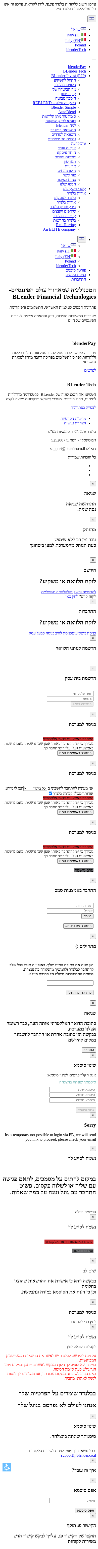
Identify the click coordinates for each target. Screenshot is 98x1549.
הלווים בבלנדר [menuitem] (65, 85)
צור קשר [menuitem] (69, 175)
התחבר (89, 1050)
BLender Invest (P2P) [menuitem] (68, 76)
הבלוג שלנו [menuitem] (68, 184)
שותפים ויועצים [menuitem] (64, 211)
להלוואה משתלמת (55, 592)
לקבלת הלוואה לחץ (81, 1346)
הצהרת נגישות (75, 423)
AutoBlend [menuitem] (67, 112)
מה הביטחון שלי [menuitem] (64, 89)
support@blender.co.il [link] (78, 1455)
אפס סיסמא (85, 1510)
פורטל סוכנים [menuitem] (76, 270)
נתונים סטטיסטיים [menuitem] (62, 139)
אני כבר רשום (82, 1251)
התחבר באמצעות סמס (75, 753)
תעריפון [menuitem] (70, 161)
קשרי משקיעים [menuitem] (74, 188)
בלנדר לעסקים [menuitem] (65, 198)
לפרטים (90, 370)
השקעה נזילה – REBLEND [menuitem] (54, 103)
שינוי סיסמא (86, 1110)
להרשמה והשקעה (82, 592)
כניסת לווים (63, 633)
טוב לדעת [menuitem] (78, 143)
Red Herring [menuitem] (66, 225)
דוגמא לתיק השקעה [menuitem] (60, 121)
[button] (7, 1467)
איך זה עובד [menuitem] (67, 148)
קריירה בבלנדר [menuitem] (64, 216)
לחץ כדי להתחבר (83, 1322)
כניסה (87, 916)
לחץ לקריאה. (34, 4)
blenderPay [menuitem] (77, 66)
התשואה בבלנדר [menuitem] (63, 130)
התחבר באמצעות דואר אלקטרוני (68, 739)
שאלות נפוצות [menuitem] (65, 157)
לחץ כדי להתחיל (80, 993)
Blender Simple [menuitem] (63, 107)
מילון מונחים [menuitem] (67, 170)
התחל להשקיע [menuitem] (65, 80)
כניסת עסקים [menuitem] (76, 275)
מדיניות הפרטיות (73, 418)
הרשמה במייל (82, 704)
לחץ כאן (72, 596)
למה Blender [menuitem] (66, 125)
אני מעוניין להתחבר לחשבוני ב (70, 788)
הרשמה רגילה (85, 1212)
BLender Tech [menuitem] (74, 71)
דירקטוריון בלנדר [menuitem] (63, 207)
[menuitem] (68, 245)
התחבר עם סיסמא (78, 926)
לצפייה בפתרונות (83, 407)
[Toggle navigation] (94, 59)
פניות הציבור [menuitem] (66, 179)
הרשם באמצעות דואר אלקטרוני (68, 1242)
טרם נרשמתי (83, 870)
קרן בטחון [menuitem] (68, 94)
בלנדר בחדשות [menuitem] (64, 220)
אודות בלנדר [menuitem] (76, 193)
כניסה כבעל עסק (42, 633)
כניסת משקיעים (84, 633)
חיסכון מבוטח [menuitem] (65, 98)
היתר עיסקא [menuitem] (66, 152)
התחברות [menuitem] (78, 279)
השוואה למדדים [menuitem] (64, 134)
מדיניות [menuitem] (70, 166)
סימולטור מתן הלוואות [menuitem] (59, 116)
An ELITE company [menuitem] (59, 229)
